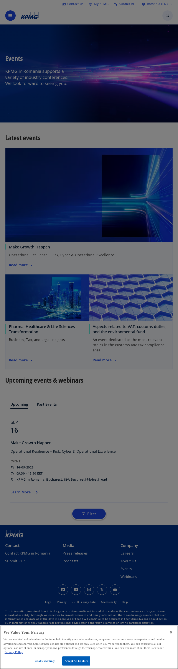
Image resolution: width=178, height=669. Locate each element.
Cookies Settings (45, 660)
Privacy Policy (14, 652)
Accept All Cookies (76, 660)
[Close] (171, 632)
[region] (89, 647)
